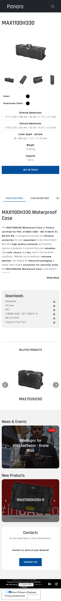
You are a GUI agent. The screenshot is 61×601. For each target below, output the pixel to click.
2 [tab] (23, 87)
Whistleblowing (12, 584)
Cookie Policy (26, 585)
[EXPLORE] (30, 378)
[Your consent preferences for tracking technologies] (14, 596)
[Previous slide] (6, 447)
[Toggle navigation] (53, 6)
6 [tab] (41, 87)
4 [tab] (32, 87)
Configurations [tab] (39, 198)
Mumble (25, 587)
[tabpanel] (9, 80)
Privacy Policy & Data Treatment (18, 582)
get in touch (30, 170)
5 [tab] (37, 87)
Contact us (30, 562)
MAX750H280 (30, 399)
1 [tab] (19, 87)
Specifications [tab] (14, 198)
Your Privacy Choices (24, 592)
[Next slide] (54, 447)
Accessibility (36, 582)
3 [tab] (28, 87)
